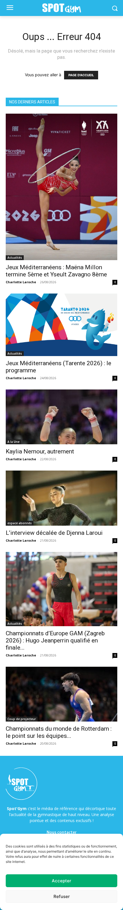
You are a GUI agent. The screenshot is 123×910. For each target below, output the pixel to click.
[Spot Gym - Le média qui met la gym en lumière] (61, 8)
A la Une (13, 442)
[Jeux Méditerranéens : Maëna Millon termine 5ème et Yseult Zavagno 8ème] (61, 187)
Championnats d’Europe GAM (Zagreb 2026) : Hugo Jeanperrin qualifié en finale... (55, 640)
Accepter (61, 880)
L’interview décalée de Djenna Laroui (54, 532)
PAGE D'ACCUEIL (81, 75)
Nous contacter (62, 832)
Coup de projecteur (21, 719)
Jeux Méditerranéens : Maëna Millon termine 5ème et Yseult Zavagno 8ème (56, 271)
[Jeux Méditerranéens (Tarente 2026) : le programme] (61, 325)
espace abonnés (19, 523)
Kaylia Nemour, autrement (40, 451)
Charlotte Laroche (21, 282)
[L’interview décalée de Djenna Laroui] (61, 498)
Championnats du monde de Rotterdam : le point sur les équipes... (59, 732)
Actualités (14, 258)
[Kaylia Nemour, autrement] (61, 417)
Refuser (61, 896)
